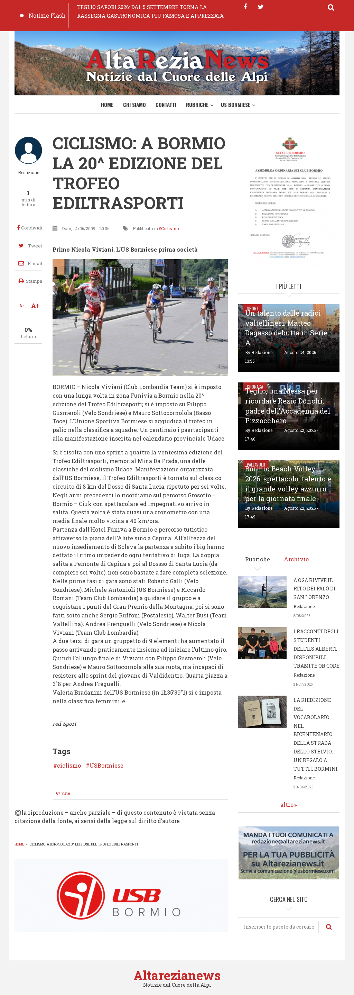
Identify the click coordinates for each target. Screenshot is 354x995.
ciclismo (69, 765)
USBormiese (106, 765)
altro (287, 804)
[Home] (177, 65)
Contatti (166, 104)
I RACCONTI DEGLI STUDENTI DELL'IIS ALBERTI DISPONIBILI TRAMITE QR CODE (316, 648)
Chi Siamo (134, 104)
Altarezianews (177, 975)
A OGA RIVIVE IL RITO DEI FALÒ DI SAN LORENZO (315, 589)
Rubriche (197, 104)
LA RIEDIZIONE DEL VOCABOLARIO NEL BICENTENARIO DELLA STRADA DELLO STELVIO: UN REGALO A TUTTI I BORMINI (316, 734)
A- (21, 305)
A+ (35, 305)
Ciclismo (170, 228)
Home (107, 104)
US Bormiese (235, 104)
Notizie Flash (47, 15)
